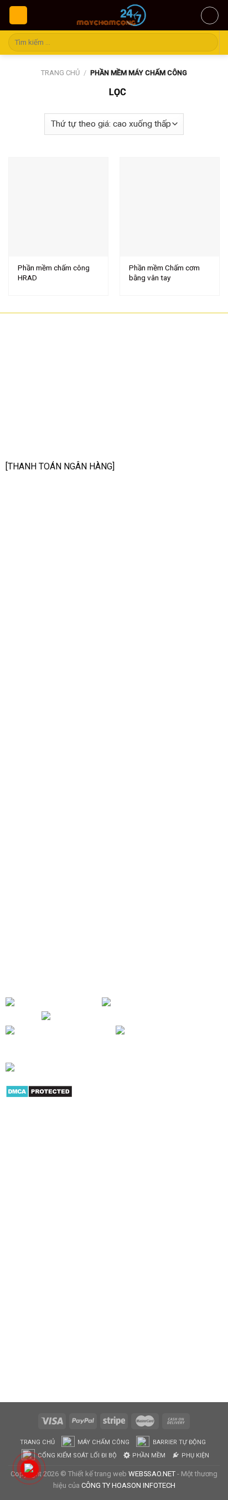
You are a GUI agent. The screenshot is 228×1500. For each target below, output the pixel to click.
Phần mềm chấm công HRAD (54, 272)
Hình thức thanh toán (57, 812)
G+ (106, 1030)
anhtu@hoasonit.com (61, 440)
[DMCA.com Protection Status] (39, 1091)
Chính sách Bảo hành (57, 760)
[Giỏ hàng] (210, 15)
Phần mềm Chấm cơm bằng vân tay (164, 272)
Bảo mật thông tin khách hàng (74, 829)
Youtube (168, 1016)
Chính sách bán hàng (57, 742)
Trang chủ (60, 73)
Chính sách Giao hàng (59, 795)
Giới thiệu (82, 1002)
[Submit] (208, 42)
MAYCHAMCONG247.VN (46, 876)
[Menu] (18, 15)
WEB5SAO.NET (151, 1474)
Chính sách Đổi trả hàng (63, 777)
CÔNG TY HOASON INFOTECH (128, 1485)
